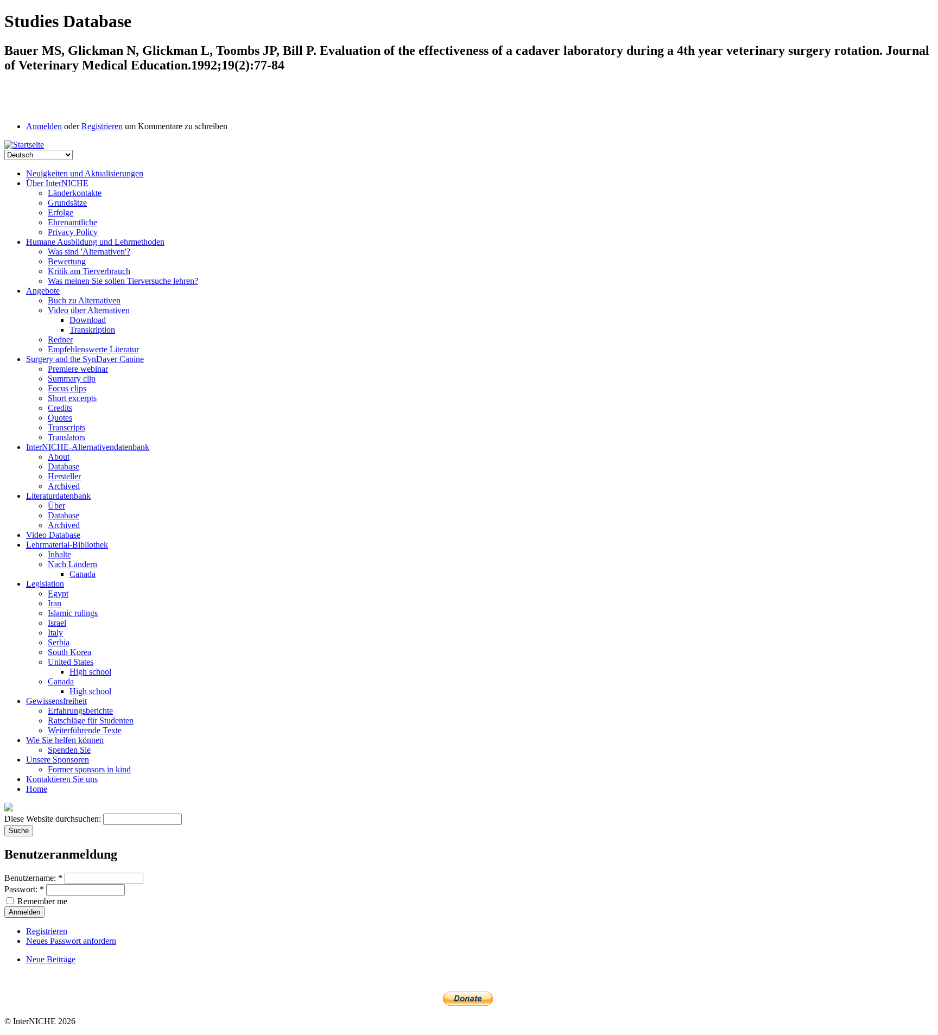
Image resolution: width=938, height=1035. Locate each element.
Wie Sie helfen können (65, 740)
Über (56, 505)
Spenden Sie (69, 749)
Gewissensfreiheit (56, 701)
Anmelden (44, 126)
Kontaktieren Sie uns (62, 779)
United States (70, 661)
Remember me (41, 901)
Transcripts (66, 427)
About (58, 456)
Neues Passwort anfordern (71, 940)
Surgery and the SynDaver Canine (85, 359)
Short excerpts (72, 398)
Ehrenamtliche (72, 222)
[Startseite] (24, 144)
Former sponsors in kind (89, 769)
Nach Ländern (72, 564)
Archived (64, 486)
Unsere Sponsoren (57, 759)
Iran (54, 603)
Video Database (53, 534)
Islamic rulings (73, 613)
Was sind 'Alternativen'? (89, 251)
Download (87, 320)
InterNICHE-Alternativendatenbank (87, 447)
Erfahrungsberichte (80, 710)
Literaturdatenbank (58, 495)
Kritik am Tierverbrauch (89, 271)
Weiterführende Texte (85, 730)
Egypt (58, 593)
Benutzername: (33, 877)
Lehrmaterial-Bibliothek (67, 544)
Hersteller (64, 476)
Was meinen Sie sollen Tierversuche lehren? (123, 280)
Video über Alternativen (89, 310)
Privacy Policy (73, 232)
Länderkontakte (75, 193)
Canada (82, 574)
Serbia (58, 642)
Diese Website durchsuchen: (53, 818)
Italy (55, 632)
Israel (57, 622)
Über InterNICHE (57, 183)
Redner (60, 339)
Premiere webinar (78, 368)
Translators (66, 437)
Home (36, 788)
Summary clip (72, 378)
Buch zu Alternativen (84, 300)
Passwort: (24, 889)
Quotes (60, 417)
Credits (60, 407)
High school (90, 671)
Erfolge (60, 212)
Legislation (45, 583)
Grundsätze (67, 202)
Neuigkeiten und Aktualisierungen (84, 173)
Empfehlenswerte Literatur (93, 349)
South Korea (69, 652)
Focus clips (67, 388)
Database (63, 466)
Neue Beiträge (50, 959)
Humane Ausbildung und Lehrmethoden (95, 241)
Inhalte (59, 554)
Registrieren (102, 126)
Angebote (43, 290)
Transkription (92, 329)
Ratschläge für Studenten (91, 720)
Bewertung (67, 261)
